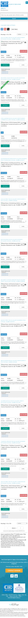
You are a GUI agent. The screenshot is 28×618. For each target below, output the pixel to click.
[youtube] (16, 576)
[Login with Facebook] (2, 30)
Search (14, 18)
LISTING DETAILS (5, 65)
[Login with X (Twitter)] (8, 30)
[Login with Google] (5, 30)
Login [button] (14, 29)
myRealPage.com (14, 605)
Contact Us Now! (14, 570)
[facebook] (12, 576)
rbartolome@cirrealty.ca (14, 597)
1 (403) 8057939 (4, 71)
